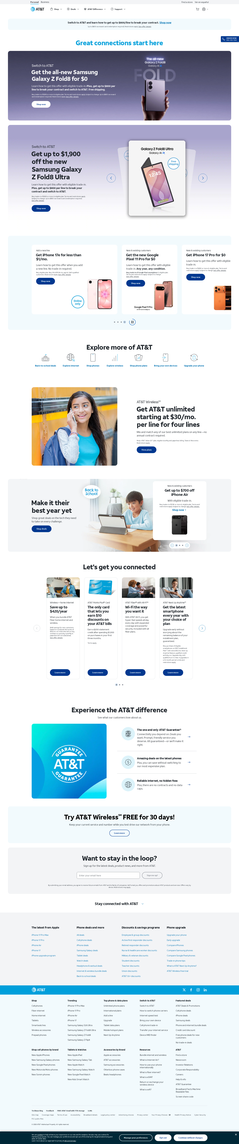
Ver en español (202, 2)
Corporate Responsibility (187, 1069)
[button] (132, 322)
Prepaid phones (39, 1035)
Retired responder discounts (135, 945)
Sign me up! (152, 875)
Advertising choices (126, 1115)
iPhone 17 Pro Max (40, 935)
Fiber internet (38, 1010)
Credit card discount (185, 1030)
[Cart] (197, 9)
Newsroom (181, 1059)
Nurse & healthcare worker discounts (139, 950)
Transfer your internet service (154, 1030)
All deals (80, 935)
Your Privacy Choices (159, 1115)
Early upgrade (173, 940)
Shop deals (41, 528)
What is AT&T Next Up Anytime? (182, 965)
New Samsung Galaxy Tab (80, 1059)
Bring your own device (150, 1020)
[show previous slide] (172, 545)
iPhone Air (36, 945)
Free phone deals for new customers (188, 1036)
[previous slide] (111, 178)
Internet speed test (149, 1015)
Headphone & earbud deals (89, 965)
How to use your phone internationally (151, 1066)
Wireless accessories (41, 1030)
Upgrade (108, 1020)
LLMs (90, 1111)
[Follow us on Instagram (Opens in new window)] (198, 990)
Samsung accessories (114, 1064)
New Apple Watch (76, 1064)
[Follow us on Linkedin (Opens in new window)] (205, 990)
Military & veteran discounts (135, 955)
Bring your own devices (165, 365)
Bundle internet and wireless (153, 1055)
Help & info (181, 1079)
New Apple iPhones (41, 1055)
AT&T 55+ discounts (131, 976)
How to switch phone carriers (154, 1010)
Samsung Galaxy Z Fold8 (79, 1035)
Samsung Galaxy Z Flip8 (79, 1039)
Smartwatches (39, 1025)
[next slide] (202, 178)
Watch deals (82, 960)
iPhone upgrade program (44, 955)
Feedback (50, 1111)
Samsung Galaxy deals (87, 950)
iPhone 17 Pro (38, 940)
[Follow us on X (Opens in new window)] (184, 990)
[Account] (205, 9)
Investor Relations (184, 1064)
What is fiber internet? (150, 1072)
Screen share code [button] (184, 1096)
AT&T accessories (112, 1059)
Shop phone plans (138, 365)
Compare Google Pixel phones (181, 955)
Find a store (187, 2)
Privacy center (142, 1115)
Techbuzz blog (37, 1111)
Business (45, 2)
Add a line (108, 1015)
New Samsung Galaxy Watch (81, 1069)
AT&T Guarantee (183, 1084)
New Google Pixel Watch (79, 1074)
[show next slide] (187, 545)
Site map (35, 1115)
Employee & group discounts (135, 935)
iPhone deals (83, 945)
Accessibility (75, 1115)
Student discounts (130, 960)
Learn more (60, 672)
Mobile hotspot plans (113, 1030)
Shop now (41, 104)
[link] (189, 737)
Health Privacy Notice (183, 1115)
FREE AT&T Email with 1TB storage (71, 1111)
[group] (47, 1000)
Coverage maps (48, 1115)
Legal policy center (108, 1115)
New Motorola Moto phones (45, 1069)
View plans (146, 449)
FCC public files (37, 1119)
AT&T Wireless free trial (177, 971)
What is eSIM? (146, 1077)
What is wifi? (145, 1089)
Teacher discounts (130, 965)
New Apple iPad (75, 1055)
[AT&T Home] (37, 9)
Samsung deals (183, 1020)
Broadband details (90, 1115)
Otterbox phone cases (114, 1069)
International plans (112, 1010)
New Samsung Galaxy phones (46, 1059)
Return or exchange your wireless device (152, 1083)
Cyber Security (200, 1115)
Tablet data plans (112, 1025)
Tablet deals (82, 955)
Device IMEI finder (148, 1035)
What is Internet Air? (149, 1059)
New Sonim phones (41, 1074)
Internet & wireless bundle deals (92, 971)
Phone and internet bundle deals (191, 1025)
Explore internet (71, 365)
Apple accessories (112, 1055)
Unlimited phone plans (114, 1005)
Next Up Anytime (112, 1035)
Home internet (38, 1015)
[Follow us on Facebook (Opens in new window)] (191, 990)
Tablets (35, 1020)
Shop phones (93, 365)
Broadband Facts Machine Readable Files (188, 1090)
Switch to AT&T (147, 1005)
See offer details (145, 26)
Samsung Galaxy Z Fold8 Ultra (82, 1030)
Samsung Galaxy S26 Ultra (80, 1025)
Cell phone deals (84, 940)
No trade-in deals (184, 1042)
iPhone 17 (36, 950)
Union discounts (129, 971)
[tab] (114, 322)
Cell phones (37, 1005)
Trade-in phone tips (176, 960)
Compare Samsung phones (180, 950)
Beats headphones (112, 1074)
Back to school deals (86, 976)
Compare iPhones (175, 945)
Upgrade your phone (194, 365)
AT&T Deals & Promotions (188, 1005)
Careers (179, 1074)
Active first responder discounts (137, 940)
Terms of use (62, 1115)
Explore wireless (115, 365)
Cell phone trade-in (149, 1025)
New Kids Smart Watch (78, 1079)
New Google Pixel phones (43, 1064)
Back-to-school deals (45, 365)
